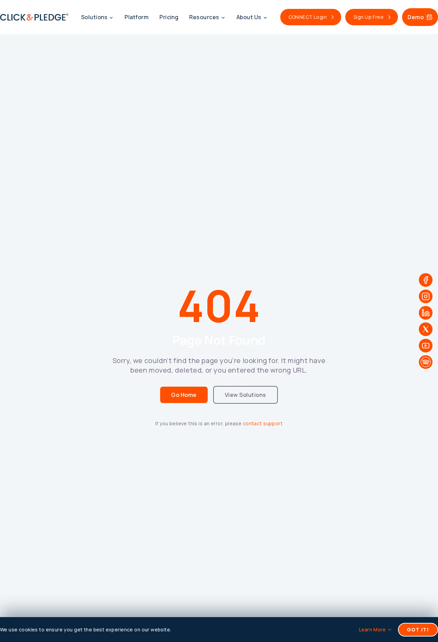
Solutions (94, 17)
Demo (416, 17)
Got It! (418, 629)
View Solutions (245, 395)
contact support (263, 423)
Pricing (168, 17)
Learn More (372, 629)
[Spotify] (426, 362)
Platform (137, 17)
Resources (204, 17)
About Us (248, 17)
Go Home (183, 395)
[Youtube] (426, 345)
